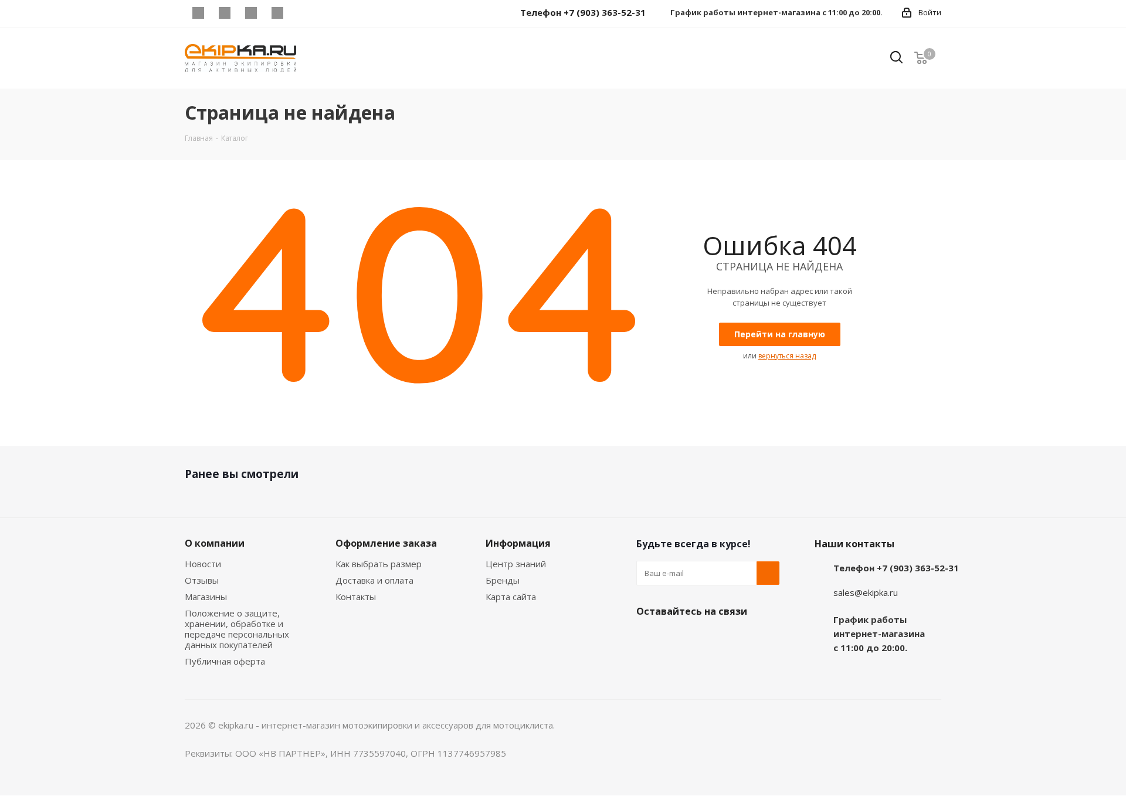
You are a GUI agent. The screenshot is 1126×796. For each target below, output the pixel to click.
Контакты (355, 596)
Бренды (503, 580)
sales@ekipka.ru (865, 592)
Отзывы (202, 580)
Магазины (206, 596)
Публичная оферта (225, 661)
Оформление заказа (386, 543)
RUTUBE (303, 13)
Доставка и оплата (374, 580)
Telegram (224, 13)
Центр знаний (516, 564)
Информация (518, 543)
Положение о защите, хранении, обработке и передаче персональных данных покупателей (237, 629)
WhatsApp (277, 13)
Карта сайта (511, 596)
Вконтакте (198, 13)
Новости (203, 564)
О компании (215, 543)
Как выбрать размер (378, 564)
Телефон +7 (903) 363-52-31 (896, 568)
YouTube (251, 13)
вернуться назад (787, 356)
